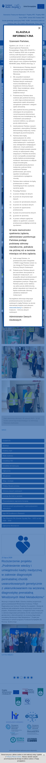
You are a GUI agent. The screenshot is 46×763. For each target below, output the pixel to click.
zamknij (44, 755)
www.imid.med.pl (15, 307)
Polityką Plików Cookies (13, 757)
